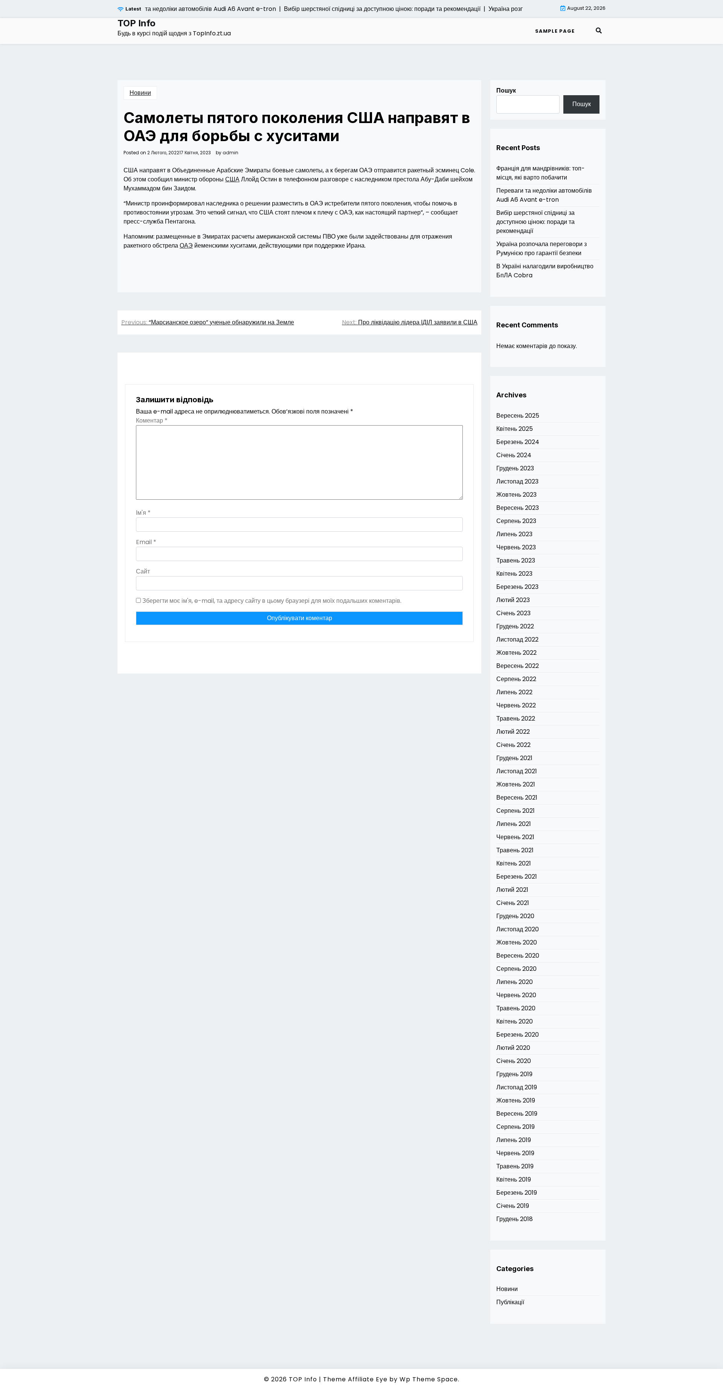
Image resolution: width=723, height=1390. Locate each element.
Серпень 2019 (515, 1126)
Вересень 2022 (517, 666)
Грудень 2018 (514, 1219)
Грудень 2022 (515, 626)
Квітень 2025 (514, 428)
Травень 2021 (515, 850)
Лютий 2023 (513, 600)
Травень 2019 (515, 1166)
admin (230, 153)
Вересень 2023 (517, 507)
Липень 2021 (513, 824)
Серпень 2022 (516, 679)
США (232, 179)
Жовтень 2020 (516, 942)
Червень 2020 (516, 995)
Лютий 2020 (513, 1047)
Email (146, 542)
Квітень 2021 (513, 863)
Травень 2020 (515, 1008)
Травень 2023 (515, 560)
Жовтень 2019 (515, 1100)
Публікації (510, 1302)
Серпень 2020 (516, 968)
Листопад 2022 (517, 639)
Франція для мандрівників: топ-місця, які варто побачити (540, 173)
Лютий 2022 (513, 731)
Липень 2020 (514, 982)
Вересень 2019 (516, 1113)
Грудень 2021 (514, 758)
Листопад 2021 (516, 771)
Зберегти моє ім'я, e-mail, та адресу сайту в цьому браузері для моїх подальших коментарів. (271, 600)
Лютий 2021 (512, 889)
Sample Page (555, 31)
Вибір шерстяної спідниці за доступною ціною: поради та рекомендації (535, 221)
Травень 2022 (515, 718)
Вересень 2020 (517, 955)
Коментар (152, 420)
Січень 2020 (513, 1061)
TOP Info (136, 23)
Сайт (143, 571)
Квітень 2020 (514, 1021)
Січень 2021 (512, 903)
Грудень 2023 (515, 468)
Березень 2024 (517, 442)
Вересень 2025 (517, 415)
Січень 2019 (512, 1205)
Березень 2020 (517, 1034)
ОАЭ (186, 245)
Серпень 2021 (515, 810)
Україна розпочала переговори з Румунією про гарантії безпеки (541, 248)
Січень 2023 (513, 613)
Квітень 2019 (513, 1179)
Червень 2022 (516, 705)
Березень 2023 (517, 586)
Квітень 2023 (514, 573)
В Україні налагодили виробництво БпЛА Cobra (544, 271)
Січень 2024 (513, 455)
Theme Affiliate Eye (355, 1379)
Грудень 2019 (514, 1074)
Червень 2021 (515, 837)
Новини (140, 92)
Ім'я (143, 512)
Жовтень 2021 (515, 784)
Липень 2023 (514, 534)
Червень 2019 (515, 1153)
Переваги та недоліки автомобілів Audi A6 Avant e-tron (544, 195)
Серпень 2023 (516, 521)
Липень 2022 (514, 692)
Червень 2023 (516, 547)
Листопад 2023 (517, 481)
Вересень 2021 (516, 797)
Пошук (506, 90)
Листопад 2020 (517, 929)
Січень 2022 (513, 745)
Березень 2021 (516, 876)
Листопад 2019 (516, 1087)
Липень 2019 (513, 1140)
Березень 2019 (516, 1192)
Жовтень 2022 (516, 652)
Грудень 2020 (515, 916)
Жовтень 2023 (516, 494)
